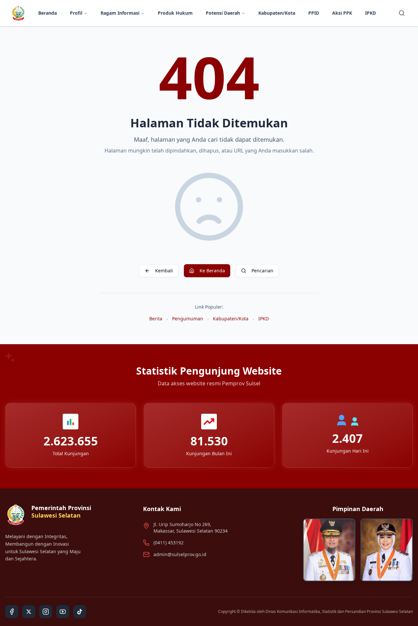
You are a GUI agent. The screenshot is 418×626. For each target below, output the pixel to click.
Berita (155, 318)
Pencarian (262, 270)
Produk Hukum (175, 13)
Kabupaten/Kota (276, 13)
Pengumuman (187, 318)
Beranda (47, 13)
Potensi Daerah (223, 13)
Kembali (164, 270)
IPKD (370, 13)
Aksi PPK (342, 13)
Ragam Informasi (120, 13)
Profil (76, 13)
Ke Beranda (212, 270)
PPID (313, 13)
